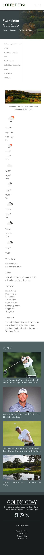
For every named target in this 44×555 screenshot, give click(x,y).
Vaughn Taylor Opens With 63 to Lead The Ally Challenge (21, 415)
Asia (5, 57)
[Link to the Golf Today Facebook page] (16, 515)
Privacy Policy (22, 536)
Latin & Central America (12, 65)
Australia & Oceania (10, 52)
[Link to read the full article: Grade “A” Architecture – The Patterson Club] (22, 467)
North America (9, 61)
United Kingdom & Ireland (12, 44)
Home (5, 30)
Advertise (22, 534)
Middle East (8, 73)
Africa (6, 69)
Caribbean (7, 78)
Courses (13, 30)
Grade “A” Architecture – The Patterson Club (22, 484)
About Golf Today (22, 531)
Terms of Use (22, 539)
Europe (6, 48)
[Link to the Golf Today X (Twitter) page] (27, 515)
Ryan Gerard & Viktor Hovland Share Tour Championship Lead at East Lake (22, 449)
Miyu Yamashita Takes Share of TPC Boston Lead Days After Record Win (21, 381)
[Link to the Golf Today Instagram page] (22, 515)
